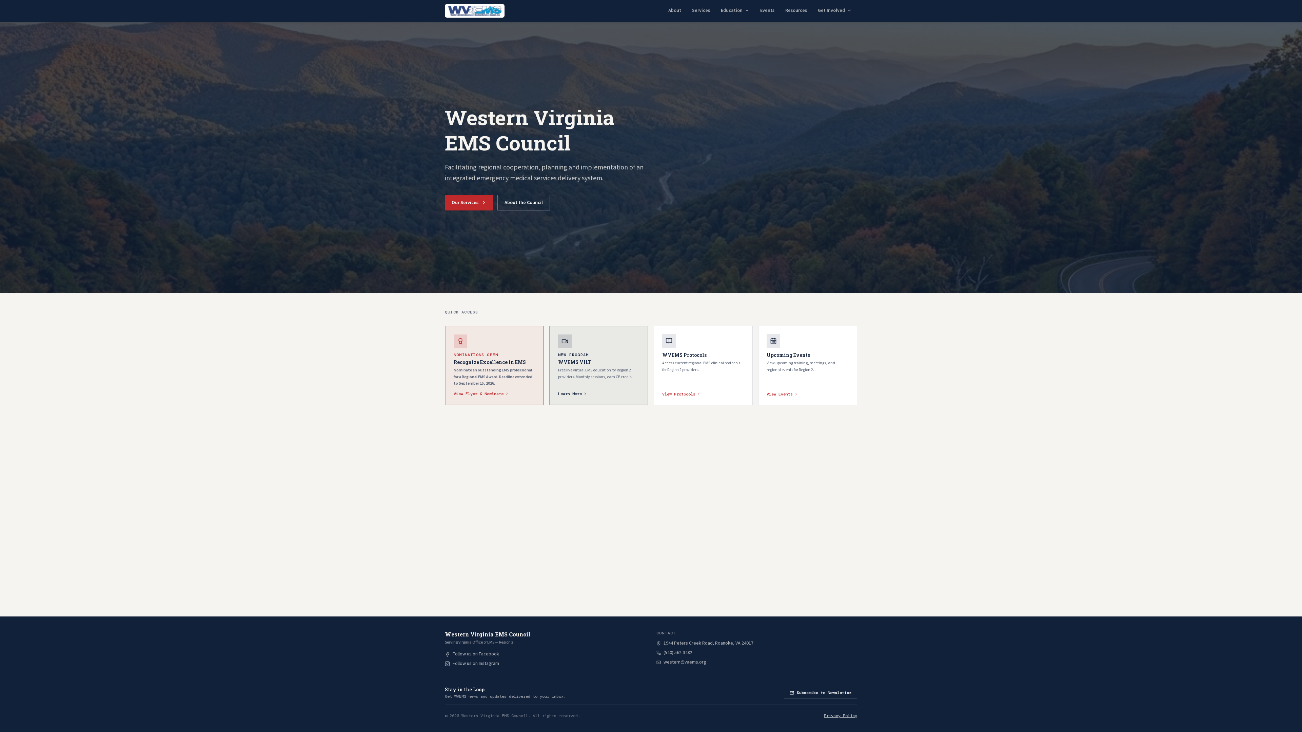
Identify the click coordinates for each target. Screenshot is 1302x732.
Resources (796, 10)
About (674, 10)
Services (701, 10)
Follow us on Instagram (476, 663)
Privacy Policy (840, 715)
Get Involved (831, 10)
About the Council (524, 202)
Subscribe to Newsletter (824, 692)
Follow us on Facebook (476, 654)
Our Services (465, 202)
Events (767, 10)
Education (732, 10)
